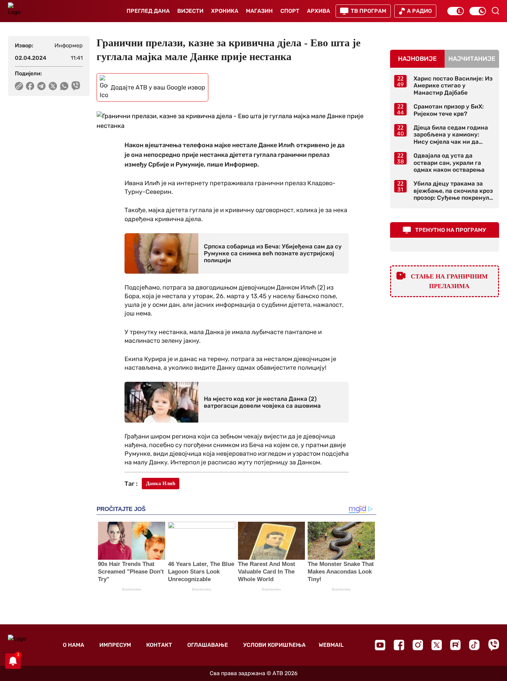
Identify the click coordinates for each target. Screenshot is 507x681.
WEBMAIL (331, 645)
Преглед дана (148, 11)
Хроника (224, 11)
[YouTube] (380, 645)
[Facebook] (399, 645)
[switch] (455, 11)
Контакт (159, 645)
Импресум (115, 645)
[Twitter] (436, 645)
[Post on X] (53, 86)
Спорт (289, 11)
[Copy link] (19, 86)
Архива (318, 11)
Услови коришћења (274, 645)
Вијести (190, 11)
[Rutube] (455, 645)
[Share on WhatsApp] (64, 86)
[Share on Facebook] (30, 86)
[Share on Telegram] (41, 86)
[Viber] (493, 645)
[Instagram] (417, 645)
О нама (73, 645)
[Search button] (495, 11)
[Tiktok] (474, 645)
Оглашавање (207, 645)
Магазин (259, 11)
